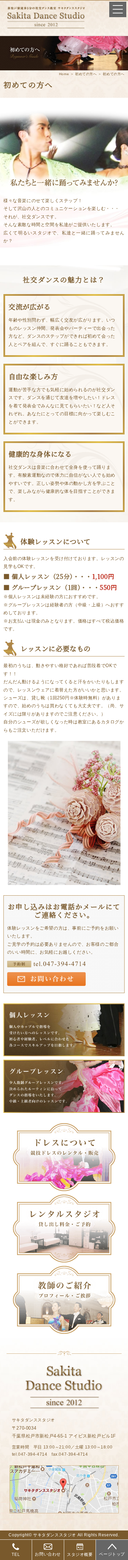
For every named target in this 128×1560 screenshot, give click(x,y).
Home (64, 74)
